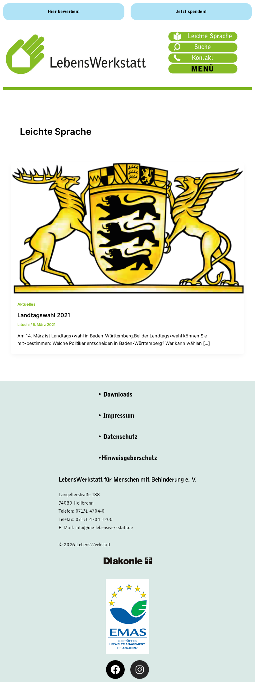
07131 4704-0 (90, 511)
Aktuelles (26, 304)
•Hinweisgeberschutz (127, 458)
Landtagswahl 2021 (43, 315)
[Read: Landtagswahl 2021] (127, 227)
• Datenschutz (117, 437)
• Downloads (115, 394)
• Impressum (116, 415)
